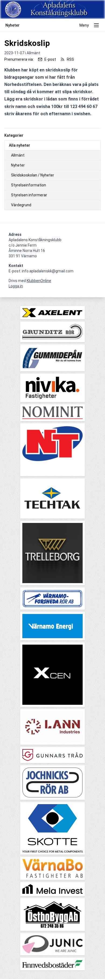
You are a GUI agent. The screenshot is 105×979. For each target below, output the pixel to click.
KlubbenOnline (39, 281)
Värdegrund (21, 205)
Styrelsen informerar (29, 195)
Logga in (16, 286)
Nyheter (18, 165)
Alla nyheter (19, 145)
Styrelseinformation (28, 185)
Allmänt (17, 155)
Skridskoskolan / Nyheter (32, 175)
